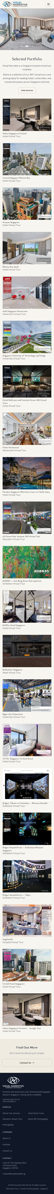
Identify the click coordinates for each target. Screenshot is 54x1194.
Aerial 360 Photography (38, 1119)
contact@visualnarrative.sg (14, 1173)
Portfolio (6, 1144)
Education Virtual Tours (12, 1119)
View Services (27, 90)
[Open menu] (48, 4)
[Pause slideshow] (50, 40)
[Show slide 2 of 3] (27, 46)
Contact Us (25, 1062)
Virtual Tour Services (11, 1113)
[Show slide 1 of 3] (21, 46)
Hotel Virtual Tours (36, 1113)
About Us (6, 1138)
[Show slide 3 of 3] (33, 46)
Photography (8, 1124)
